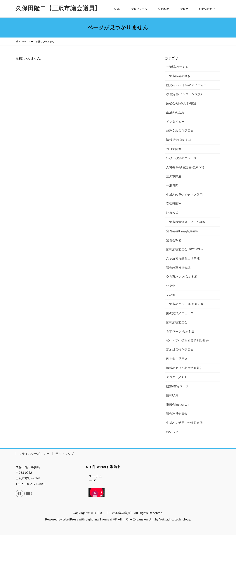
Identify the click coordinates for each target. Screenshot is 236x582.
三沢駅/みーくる (177, 66)
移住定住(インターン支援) (184, 94)
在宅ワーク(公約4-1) (180, 331)
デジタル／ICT (176, 377)
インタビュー (175, 121)
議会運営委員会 (177, 413)
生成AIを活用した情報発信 (184, 422)
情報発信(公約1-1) (178, 139)
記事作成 (172, 213)
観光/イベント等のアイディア (186, 85)
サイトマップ (64, 453)
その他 (170, 295)
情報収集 (172, 395)
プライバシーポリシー (34, 453)
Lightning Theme (97, 519)
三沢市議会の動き (178, 76)
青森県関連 (173, 203)
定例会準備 (173, 240)
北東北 (170, 285)
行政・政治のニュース (181, 158)
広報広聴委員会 (177, 322)
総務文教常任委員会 (180, 130)
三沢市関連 (173, 176)
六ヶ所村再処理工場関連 (183, 258)
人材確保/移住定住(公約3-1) (185, 167)
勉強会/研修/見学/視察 (181, 103)
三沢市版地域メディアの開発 (186, 222)
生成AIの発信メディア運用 (184, 194)
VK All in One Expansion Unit (133, 519)
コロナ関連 (173, 149)
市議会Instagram (177, 404)
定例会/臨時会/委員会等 (182, 231)
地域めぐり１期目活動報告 (184, 368)
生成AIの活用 (175, 112)
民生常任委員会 (177, 358)
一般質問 (172, 185)
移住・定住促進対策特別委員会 (187, 340)
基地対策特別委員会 (180, 349)
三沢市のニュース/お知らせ (185, 304)
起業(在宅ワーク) (178, 386)
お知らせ (172, 431)
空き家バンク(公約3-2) (181, 276)
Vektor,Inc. (166, 519)
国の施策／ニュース (180, 313)
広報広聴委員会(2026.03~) (184, 249)
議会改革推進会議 (178, 267)
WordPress (70, 519)
